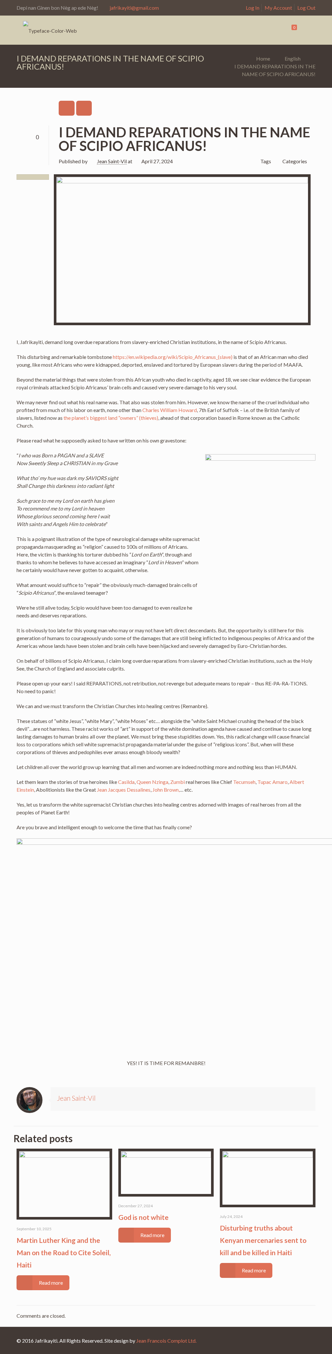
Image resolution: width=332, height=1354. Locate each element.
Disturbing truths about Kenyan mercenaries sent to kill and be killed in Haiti (263, 1240)
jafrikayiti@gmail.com (134, 8)
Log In (252, 8)
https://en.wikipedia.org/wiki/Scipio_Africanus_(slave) (172, 357)
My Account (278, 8)
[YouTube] (305, 1341)
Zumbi (177, 782)
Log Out (306, 8)
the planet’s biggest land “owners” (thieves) (111, 418)
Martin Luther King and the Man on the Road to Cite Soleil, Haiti (64, 1252)
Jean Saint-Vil (112, 161)
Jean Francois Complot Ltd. (166, 1340)
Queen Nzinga (152, 782)
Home (263, 58)
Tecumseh (244, 782)
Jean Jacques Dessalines (123, 789)
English (293, 58)
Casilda (126, 782)
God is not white (143, 1217)
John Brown (165, 789)
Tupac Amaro (272, 782)
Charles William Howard (169, 410)
